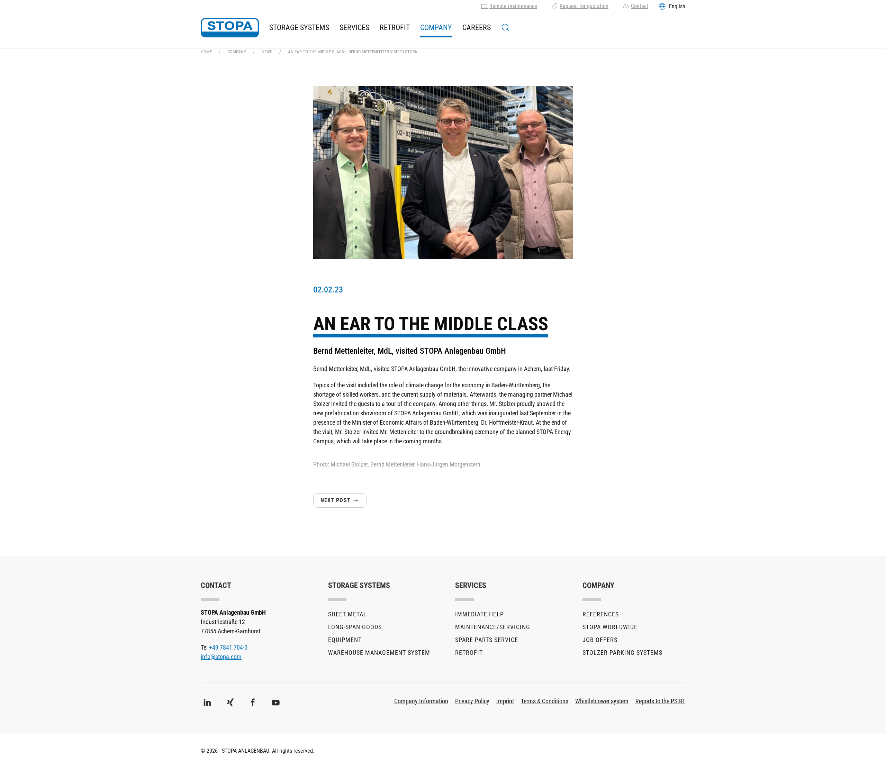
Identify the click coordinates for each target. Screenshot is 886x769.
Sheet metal (347, 614)
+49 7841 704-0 (228, 647)
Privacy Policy (472, 701)
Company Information (421, 701)
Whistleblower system (602, 701)
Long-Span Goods (355, 627)
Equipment (345, 639)
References (600, 614)
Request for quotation (584, 6)
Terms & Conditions (544, 701)
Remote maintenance (513, 6)
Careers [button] (476, 27)
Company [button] (436, 27)
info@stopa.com (221, 656)
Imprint (505, 701)
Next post (335, 500)
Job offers (599, 639)
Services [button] (354, 27)
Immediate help (479, 614)
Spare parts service (486, 639)
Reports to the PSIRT (660, 701)
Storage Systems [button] (299, 27)
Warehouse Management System (379, 652)
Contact (639, 6)
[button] (505, 28)
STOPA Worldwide (610, 627)
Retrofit (395, 27)
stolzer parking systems (622, 652)
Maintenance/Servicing (492, 627)
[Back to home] (230, 28)
